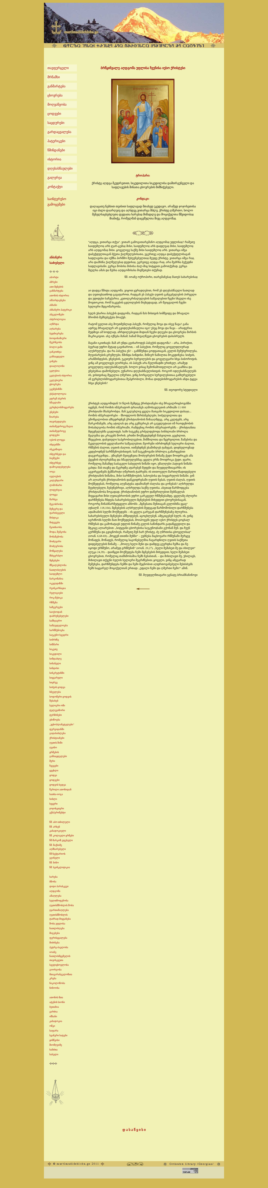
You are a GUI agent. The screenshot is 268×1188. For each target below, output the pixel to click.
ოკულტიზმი (56, 583)
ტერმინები (55, 715)
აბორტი (54, 277)
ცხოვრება (55, 95)
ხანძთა (53, 1049)
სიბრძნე (54, 639)
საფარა (53, 1030)
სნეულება (55, 692)
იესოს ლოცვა (57, 439)
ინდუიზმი (54, 444)
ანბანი (53, 305)
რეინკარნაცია (57, 588)
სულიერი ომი (57, 705)
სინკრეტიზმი (56, 673)
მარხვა (53, 499)
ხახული (53, 1054)
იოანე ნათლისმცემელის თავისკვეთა (59, 956)
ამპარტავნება (57, 300)
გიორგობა (55, 969)
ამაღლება (55, 895)
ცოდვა (53, 775)
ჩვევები (53, 765)
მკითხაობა (55, 527)
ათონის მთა (56, 997)
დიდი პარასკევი (59, 886)
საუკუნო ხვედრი (58, 635)
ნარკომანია (56, 578)
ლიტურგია (55, 489)
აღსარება (55, 328)
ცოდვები (54, 113)
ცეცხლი (53, 770)
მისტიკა (54, 517)
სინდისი (54, 668)
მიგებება (54, 933)
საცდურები (55, 123)
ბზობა (52, 881)
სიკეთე (53, 649)
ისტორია (54, 159)
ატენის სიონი (57, 1002)
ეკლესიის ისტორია (60, 375)
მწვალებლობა (58, 565)
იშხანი (53, 1016)
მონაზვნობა (56, 536)
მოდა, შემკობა (57, 532)
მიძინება (54, 942)
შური (52, 761)
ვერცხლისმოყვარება (61, 407)
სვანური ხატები (58, 1035)
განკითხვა (55, 351)
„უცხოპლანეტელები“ (61, 724)
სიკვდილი (55, 654)
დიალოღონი (57, 366)
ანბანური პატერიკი (60, 309)
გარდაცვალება (59, 132)
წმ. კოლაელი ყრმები (61, 835)
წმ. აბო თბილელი (59, 822)
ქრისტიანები (56, 738)
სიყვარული (56, 677)
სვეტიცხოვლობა (59, 964)
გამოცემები (56, 204)
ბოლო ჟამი (56, 347)
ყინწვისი (54, 1040)
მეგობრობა (56, 504)
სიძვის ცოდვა (57, 687)
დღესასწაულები (60, 168)
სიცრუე (53, 682)
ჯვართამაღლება (59, 910)
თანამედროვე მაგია (61, 426)
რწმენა (53, 602)
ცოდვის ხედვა (57, 784)
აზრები (53, 282)
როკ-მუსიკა (56, 597)
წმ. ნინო (54, 862)
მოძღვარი (55, 541)
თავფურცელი (58, 68)
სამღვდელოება (58, 625)
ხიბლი (53, 799)
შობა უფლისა (57, 923)
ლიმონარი (55, 485)
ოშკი (52, 1025)
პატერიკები (56, 141)
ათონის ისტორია (59, 295)
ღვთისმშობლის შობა (61, 905)
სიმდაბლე (55, 658)
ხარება (53, 876)
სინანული (55, 663)
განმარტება (56, 86)
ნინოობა (54, 987)
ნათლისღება (57, 928)
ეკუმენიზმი (55, 389)
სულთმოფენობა (58, 900)
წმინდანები (56, 150)
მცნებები (54, 560)
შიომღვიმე (55, 1044)
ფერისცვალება (58, 937)
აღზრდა (54, 324)
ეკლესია (54, 370)
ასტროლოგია (57, 319)
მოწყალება (56, 551)
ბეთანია (54, 1006)
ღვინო (53, 747)
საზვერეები (56, 607)
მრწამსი (53, 77)
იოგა (52, 471)
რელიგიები (56, 593)
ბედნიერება (56, 333)
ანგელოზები (56, 314)
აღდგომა (54, 891)
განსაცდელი (56, 356)
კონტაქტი (55, 187)
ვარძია (53, 1011)
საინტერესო (56, 199)
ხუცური (53, 803)
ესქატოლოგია (57, 393)
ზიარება (54, 416)
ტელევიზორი (57, 710)
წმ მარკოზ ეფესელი (61, 840)
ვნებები (53, 412)
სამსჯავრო (55, 620)
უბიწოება (54, 719)
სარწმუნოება (57, 630)
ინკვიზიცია (55, 449)
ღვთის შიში (56, 742)
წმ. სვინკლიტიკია (59, 867)
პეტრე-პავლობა (58, 947)
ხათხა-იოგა (56, 794)
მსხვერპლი (56, 555)
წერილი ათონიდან (60, 789)
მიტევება (54, 522)
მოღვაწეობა (57, 104)
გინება (53, 361)
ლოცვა (53, 494)
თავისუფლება (57, 421)
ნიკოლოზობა (57, 983)
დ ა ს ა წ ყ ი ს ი (134, 1130)
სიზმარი (54, 644)
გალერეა (54, 177)
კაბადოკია (55, 1021)
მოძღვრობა (56, 546)
